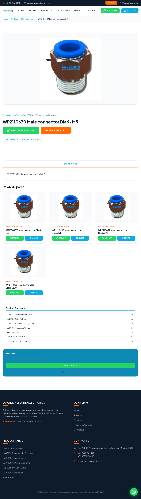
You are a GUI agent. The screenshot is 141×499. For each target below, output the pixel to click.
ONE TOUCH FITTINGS (31, 139)
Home (21, 10)
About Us (78, 415)
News (77, 10)
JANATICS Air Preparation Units (70, 315)
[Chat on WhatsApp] (134, 492)
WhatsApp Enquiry (22, 130)
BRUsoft (100, 492)
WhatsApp (112, 10)
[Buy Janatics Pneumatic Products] (8, 11)
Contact (90, 10)
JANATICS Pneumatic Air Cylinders (70, 323)
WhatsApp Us (70, 365)
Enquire (131, 10)
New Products (70, 332)
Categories (63, 10)
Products (46, 10)
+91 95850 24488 (12, 3)
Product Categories (83, 425)
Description (70, 164)
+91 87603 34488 (86, 456)
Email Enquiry (57, 130)
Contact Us (79, 429)
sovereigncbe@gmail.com (37, 3)
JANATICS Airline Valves (70, 319)
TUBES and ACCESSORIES (70, 341)
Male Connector (28, 19)
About (32, 10)
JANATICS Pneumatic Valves (70, 328)
